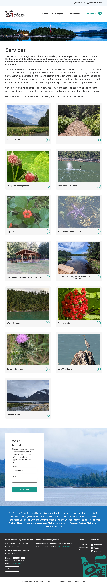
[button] (58, 14)
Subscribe (24, 490)
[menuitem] (45, 14)
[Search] (100, 14)
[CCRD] (19, 13)
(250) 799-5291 (19, 558)
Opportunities (95, 3)
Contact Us (80, 3)
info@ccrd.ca (18, 563)
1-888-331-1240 (64, 546)
